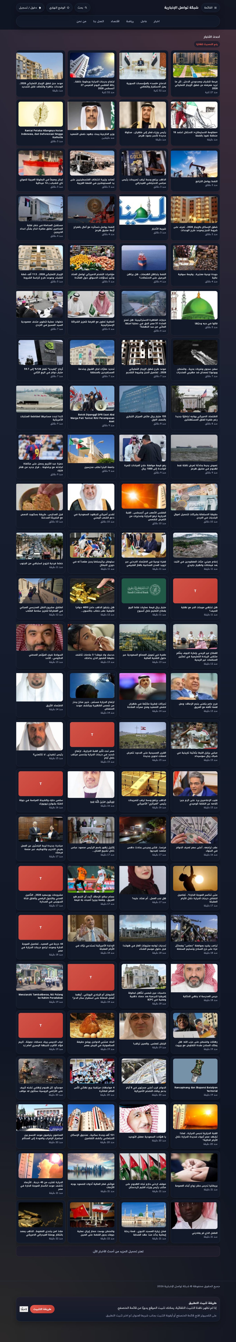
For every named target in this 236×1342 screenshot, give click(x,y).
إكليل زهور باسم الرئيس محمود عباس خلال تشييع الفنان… (93, 849)
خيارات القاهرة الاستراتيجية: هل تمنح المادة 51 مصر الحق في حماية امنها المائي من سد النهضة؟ (145, 323)
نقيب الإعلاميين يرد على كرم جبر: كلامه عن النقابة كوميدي (199, 802)
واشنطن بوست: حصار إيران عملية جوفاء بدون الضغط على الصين (95, 1233)
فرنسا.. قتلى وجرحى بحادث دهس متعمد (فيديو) (146, 849)
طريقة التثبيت (42, 1309)
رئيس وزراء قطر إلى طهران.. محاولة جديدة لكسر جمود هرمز (145, 134)
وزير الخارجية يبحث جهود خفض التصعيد (92, 134)
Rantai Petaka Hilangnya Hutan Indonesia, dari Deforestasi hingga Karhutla (42, 134)
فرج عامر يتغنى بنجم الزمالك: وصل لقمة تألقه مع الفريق (198, 705)
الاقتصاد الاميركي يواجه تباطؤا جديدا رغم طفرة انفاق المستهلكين (196, 418)
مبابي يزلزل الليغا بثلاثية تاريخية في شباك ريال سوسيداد (197, 754)
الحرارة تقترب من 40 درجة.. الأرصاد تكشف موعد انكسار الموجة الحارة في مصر (41, 1185)
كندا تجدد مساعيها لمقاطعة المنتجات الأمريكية (41, 418)
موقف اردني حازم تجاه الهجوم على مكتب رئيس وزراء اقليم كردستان (145, 1185)
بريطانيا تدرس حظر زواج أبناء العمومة (196, 1186)
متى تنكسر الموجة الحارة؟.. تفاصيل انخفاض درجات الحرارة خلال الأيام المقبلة (198, 898)
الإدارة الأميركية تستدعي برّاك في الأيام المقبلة (94, 947)
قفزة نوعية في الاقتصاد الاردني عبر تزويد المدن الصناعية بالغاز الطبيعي (145, 563)
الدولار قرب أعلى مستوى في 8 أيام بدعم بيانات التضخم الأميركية (146, 1089)
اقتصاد (115, 21)
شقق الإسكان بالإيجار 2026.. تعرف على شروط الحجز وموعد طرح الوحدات (196, 228)
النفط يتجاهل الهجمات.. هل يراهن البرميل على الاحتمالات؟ (146, 276)
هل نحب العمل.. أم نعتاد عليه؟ (149, 898)
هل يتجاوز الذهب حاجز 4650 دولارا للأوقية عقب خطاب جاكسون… (95, 609)
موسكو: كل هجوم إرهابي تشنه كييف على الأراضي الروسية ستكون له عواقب (41, 1089)
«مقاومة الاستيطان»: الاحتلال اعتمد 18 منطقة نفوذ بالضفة (195, 134)
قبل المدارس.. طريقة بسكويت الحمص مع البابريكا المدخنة (42, 516)
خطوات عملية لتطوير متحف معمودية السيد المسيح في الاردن (42, 323)
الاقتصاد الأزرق (54, 705)
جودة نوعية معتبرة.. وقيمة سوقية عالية (198, 276)
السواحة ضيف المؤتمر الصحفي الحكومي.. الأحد (46, 656)
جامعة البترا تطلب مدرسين (99, 467)
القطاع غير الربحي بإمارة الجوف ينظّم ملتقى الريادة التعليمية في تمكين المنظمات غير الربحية (197, 656)
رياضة (130, 21)
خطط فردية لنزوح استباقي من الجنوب (41, 563)
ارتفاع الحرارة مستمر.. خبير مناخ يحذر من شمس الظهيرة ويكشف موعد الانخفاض (94, 705)
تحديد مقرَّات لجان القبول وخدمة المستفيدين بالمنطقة (96, 370)
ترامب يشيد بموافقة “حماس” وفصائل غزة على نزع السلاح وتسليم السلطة (196, 947)
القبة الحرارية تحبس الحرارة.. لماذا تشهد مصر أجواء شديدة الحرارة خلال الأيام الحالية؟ (197, 1136)
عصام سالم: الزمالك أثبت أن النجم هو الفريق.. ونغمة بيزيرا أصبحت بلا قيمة (93, 898)
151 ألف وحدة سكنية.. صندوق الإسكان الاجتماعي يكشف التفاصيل (92, 1136)
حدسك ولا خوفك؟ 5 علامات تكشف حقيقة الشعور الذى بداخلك (95, 656)
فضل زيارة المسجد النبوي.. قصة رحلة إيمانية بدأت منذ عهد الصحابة (145, 1233)
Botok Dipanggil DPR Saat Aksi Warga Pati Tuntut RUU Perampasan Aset (92, 418)
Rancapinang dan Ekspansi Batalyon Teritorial (196, 1089)
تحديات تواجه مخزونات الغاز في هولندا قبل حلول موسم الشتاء (144, 947)
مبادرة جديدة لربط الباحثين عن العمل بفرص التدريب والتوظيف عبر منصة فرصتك (42, 849)
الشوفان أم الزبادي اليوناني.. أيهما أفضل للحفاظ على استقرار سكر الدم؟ (94, 996)
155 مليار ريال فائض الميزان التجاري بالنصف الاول (146, 418)
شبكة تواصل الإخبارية (181, 7)
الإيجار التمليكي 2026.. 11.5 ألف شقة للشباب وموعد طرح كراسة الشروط (42, 276)
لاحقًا (24, 1309)
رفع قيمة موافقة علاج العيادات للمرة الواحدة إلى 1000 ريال (145, 467)
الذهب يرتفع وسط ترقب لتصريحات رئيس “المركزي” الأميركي (147, 802)
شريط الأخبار (159, 229)
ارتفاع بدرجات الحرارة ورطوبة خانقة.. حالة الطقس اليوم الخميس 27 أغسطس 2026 (94, 85)
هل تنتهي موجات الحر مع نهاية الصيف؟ (199, 609)
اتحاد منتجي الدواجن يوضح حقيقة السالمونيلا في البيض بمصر (95, 1044)
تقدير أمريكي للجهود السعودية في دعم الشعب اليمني (94, 516)
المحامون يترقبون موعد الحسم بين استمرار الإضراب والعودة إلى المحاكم (42, 1136)
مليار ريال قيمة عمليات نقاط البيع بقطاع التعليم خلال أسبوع (147, 609)
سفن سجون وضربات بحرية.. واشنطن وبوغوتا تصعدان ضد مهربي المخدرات (197, 370)
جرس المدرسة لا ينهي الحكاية (200, 996)
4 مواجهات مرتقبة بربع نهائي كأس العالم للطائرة (94, 1089)
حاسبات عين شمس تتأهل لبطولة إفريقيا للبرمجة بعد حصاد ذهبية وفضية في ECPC (147, 996)
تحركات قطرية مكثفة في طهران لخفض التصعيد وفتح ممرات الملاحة (146, 705)
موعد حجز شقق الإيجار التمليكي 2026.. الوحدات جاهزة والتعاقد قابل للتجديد (41, 85)
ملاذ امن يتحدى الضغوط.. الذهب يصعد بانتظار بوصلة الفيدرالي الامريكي (41, 1233)
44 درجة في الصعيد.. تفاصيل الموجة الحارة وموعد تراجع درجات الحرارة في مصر (42, 947)
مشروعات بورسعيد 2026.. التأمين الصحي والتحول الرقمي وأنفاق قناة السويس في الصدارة (43, 898)
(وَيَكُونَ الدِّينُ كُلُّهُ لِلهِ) (102, 802)
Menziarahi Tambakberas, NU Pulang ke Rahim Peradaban (41, 996)
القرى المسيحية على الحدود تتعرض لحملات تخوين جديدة (146, 754)
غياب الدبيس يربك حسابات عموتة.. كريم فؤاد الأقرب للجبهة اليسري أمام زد (40, 1044)
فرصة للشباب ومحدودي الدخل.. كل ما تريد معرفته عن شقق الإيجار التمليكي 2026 (196, 85)
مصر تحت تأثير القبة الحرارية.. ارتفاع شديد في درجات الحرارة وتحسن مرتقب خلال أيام (93, 754)
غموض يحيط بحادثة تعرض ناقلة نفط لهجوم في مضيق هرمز (197, 467)
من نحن (81, 21)
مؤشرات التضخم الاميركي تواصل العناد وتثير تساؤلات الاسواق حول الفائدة (92, 276)
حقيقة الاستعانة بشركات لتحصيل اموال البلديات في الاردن (196, 516)
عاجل (144, 21)
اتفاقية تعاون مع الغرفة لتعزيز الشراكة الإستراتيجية (93, 323)
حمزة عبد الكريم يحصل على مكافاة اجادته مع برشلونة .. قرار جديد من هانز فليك (41, 467)
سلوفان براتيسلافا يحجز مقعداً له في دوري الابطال (94, 563)
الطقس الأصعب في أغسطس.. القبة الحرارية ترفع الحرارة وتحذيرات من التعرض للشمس (146, 516)
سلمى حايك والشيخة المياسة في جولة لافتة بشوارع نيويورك (41, 802)
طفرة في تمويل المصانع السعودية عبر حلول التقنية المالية (144, 656)
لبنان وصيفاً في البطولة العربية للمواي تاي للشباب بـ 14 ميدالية (41, 181)
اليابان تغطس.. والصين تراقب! (149, 1043)
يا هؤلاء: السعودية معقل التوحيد (147, 1137)
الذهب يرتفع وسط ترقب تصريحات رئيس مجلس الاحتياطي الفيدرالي (144, 181)
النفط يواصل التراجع (207, 181)
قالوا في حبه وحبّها (206, 323)
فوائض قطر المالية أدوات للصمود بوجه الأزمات (93, 1185)
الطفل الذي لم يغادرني (205, 1233)
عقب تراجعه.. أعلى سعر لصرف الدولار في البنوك (197, 849)
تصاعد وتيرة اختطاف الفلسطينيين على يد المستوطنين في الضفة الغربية (92, 181)
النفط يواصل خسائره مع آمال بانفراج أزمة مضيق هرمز (94, 228)
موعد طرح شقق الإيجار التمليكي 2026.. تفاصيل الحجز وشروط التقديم (146, 370)
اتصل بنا (98, 21)
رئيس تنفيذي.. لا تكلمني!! (48, 754)
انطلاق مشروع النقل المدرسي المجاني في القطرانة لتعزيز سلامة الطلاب (41, 609)
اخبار (156, 21)
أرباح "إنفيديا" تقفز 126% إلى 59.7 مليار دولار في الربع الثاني (43, 370)
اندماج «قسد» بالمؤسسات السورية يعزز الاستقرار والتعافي (146, 85)
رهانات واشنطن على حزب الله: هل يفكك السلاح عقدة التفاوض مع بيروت (197, 1044)
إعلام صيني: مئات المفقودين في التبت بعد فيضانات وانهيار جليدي (196, 563)
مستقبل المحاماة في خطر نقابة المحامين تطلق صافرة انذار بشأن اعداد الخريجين (41, 228)
